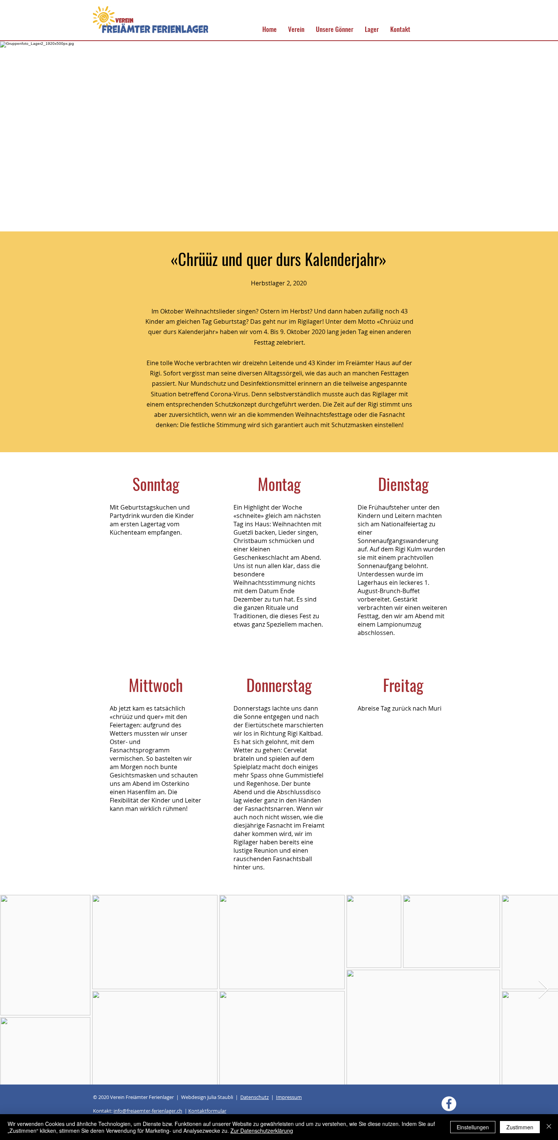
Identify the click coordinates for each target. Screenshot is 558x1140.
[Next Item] (543, 990)
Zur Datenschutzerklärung (261, 1130)
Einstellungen (473, 1127)
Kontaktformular (207, 1110)
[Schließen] (548, 1127)
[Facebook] (448, 1103)
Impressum (289, 1097)
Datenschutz (254, 1097)
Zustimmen (519, 1127)
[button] (296, 29)
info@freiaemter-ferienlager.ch (147, 1110)
